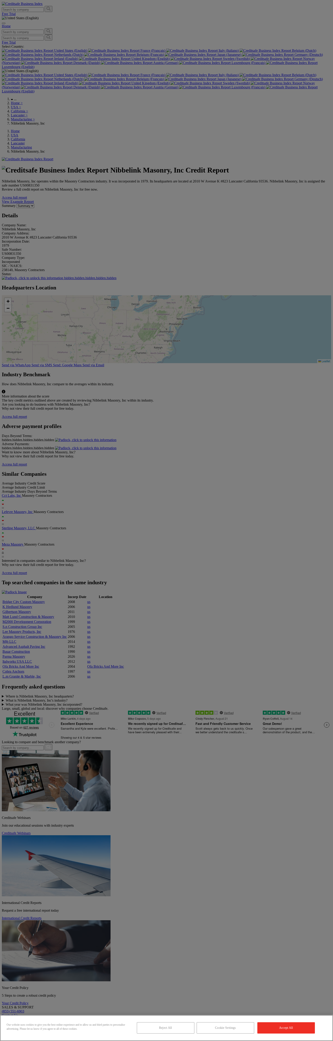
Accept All (286, 1027)
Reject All (165, 1027)
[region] (166, 1028)
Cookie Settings (225, 1027)
